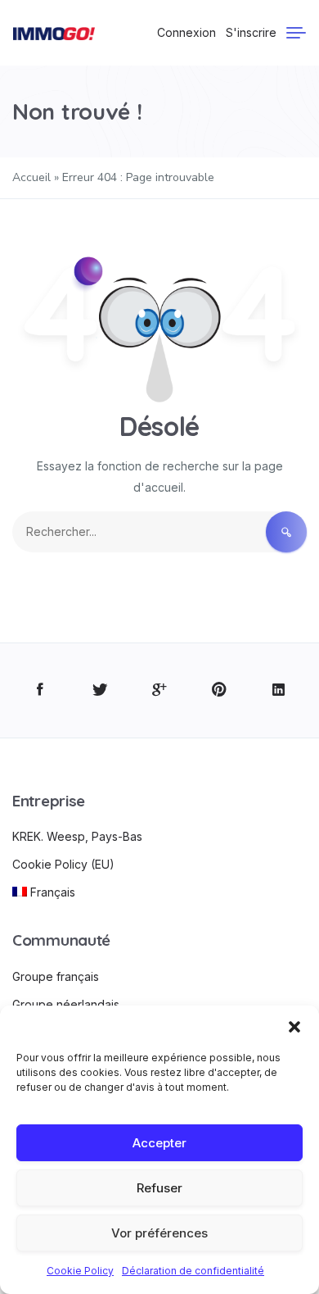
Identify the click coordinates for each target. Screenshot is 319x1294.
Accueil (31, 177)
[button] (294, 1026)
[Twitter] (100, 690)
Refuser (159, 1188)
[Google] (160, 690)
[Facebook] (40, 690)
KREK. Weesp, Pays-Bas (77, 836)
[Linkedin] (278, 690)
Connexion (186, 32)
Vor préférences (159, 1233)
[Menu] (296, 32)
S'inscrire (251, 32)
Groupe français (55, 976)
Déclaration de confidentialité (193, 1270)
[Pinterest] (218, 690)
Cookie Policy (80, 1270)
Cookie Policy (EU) (63, 864)
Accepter (159, 1143)
